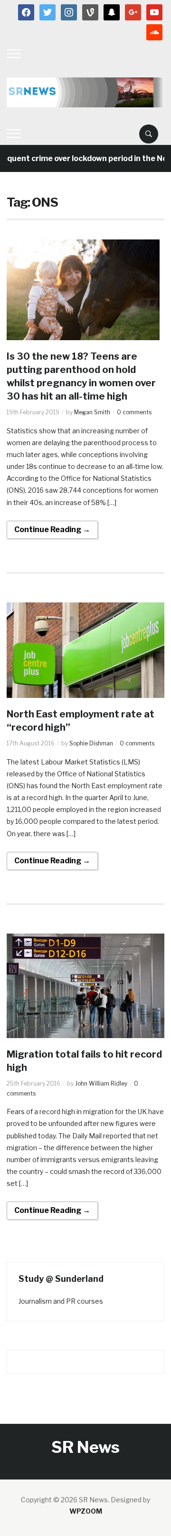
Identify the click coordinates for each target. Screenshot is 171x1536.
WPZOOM (85, 1511)
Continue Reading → (52, 529)
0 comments (134, 412)
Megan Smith (92, 412)
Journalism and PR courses (61, 1301)
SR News (85, 1447)
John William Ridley (101, 1083)
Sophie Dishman (91, 743)
